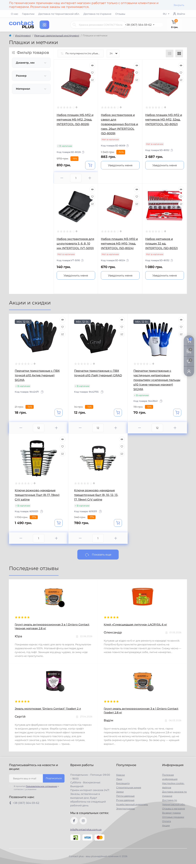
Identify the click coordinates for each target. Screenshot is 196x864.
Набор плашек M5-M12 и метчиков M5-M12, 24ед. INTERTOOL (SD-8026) (75, 119)
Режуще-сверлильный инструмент (56, 35)
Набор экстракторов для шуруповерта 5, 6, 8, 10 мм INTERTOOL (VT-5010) (75, 243)
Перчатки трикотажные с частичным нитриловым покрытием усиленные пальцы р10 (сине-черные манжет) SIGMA (156, 380)
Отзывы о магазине (173, 808)
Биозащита (123, 783)
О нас (14, 13)
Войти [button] (181, 13)
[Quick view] (92, 65)
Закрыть (178, 5)
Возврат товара (171, 812)
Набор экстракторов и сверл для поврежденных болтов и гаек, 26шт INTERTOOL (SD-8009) (119, 124)
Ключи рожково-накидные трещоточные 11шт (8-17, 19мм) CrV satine (37, 494)
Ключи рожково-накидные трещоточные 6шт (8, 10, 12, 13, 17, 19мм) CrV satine (96, 494)
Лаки (119, 779)
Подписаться (54, 778)
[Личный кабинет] (189, 371)
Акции (166, 825)
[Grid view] (179, 53)
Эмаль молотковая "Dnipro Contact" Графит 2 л (48, 708)
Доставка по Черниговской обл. (59, 13)
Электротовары (125, 808)
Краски (120, 774)
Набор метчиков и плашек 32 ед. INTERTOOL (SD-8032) (161, 243)
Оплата (166, 821)
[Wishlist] (92, 72)
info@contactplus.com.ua (85, 829)
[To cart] (90, 165)
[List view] (169, 53)
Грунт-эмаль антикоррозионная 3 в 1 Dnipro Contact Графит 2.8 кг (141, 710)
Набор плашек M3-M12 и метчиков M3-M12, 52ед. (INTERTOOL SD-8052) (163, 119)
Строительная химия (128, 787)
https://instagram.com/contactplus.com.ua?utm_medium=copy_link (83, 821)
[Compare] (92, 80)
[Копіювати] (83, 152)
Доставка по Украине (97, 13)
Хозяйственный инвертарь (132, 804)
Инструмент (23, 35)
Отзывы (120, 13)
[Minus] (62, 178)
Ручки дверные (125, 800)
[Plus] (90, 178)
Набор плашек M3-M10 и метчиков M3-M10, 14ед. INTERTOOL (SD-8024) (119, 243)
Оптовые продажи (173, 817)
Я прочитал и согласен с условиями (36, 788)
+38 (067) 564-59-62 (138, 24)
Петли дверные (125, 795)
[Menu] (44, 25)
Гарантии (28, 13)
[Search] (74, 25)
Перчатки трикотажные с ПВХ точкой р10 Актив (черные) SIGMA (37, 375)
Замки (120, 791)
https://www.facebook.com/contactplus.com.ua (74, 821)
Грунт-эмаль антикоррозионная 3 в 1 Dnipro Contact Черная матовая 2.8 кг (52, 626)
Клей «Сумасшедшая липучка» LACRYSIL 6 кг (135, 624)
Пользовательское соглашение (41, 786)
